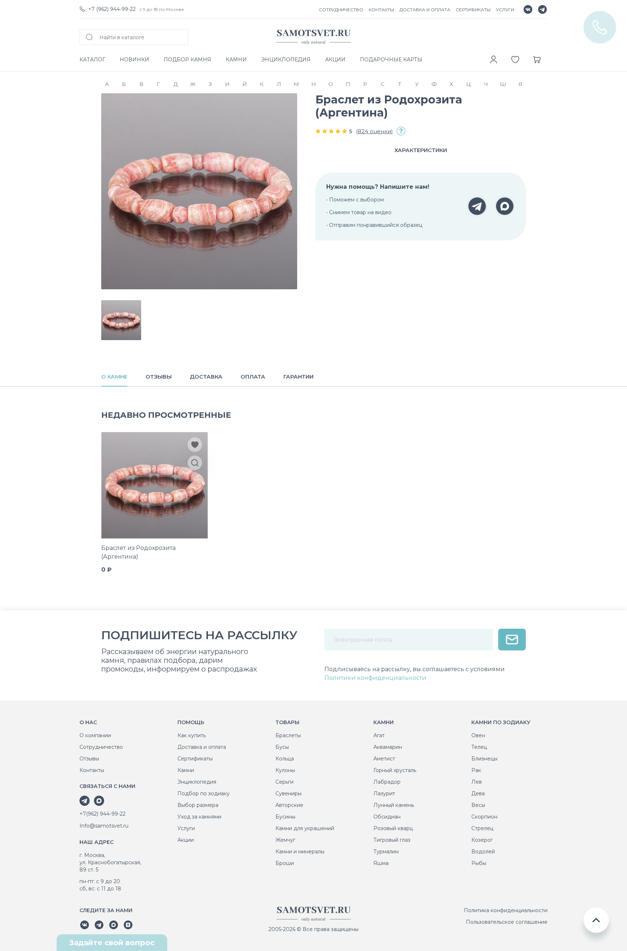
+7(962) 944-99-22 (102, 814)
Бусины (285, 816)
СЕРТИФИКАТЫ (473, 9)
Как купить (191, 735)
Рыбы (478, 863)
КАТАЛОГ (92, 59)
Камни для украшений (304, 828)
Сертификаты (195, 758)
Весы (478, 805)
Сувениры (288, 793)
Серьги (284, 782)
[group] (199, 191)
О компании (95, 735)
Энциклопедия (196, 782)
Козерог (482, 840)
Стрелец (482, 828)
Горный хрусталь (394, 770)
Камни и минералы (299, 851)
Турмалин (386, 851)
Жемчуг (285, 840)
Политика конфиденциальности (506, 910)
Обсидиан (387, 816)
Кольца (284, 758)
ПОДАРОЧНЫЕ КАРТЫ (391, 59)
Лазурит (384, 793)
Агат (379, 735)
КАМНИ (236, 59)
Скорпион (484, 816)
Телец (479, 747)
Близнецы (484, 758)
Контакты (91, 770)
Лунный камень (393, 805)
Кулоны (285, 770)
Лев (476, 782)
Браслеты (288, 735)
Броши (284, 863)
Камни (185, 770)
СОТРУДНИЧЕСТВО (341, 9)
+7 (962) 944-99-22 (112, 9)
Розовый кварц (393, 828)
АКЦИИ (335, 59)
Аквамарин (387, 747)
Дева (478, 793)
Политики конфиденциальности (375, 677)
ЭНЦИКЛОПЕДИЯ (286, 59)
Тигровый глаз (391, 840)
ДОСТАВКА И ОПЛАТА (424, 9)
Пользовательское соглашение (507, 922)
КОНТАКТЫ (381, 9)
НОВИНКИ (134, 59)
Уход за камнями (199, 816)
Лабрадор (387, 782)
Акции (185, 840)
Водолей (483, 851)
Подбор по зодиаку (203, 793)
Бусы (282, 747)
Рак (476, 770)
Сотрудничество (101, 747)
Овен (478, 735)
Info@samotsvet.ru (103, 826)
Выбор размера (197, 805)
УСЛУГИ (505, 9)
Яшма (381, 863)
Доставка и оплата (201, 747)
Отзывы (89, 758)
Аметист (384, 758)
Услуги (186, 828)
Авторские (289, 805)
